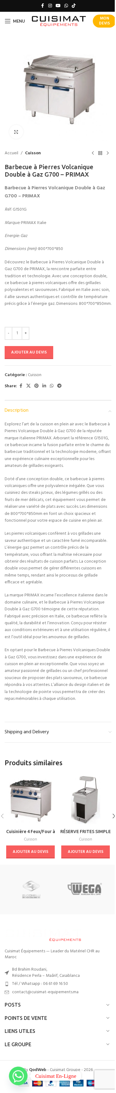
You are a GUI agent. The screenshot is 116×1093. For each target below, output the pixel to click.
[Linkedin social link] (44, 386)
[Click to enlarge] (16, 132)
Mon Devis (104, 21)
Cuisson (33, 153)
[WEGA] (84, 889)
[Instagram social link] (50, 6)
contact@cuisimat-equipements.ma (45, 992)
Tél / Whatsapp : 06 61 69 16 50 (40, 983)
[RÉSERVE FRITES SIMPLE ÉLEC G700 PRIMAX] (86, 800)
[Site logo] (59, 21)
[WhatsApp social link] (66, 6)
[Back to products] (100, 153)
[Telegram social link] (59, 386)
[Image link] (43, 934)
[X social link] (28, 386)
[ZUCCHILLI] (31, 889)
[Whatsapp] (18, 1076)
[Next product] (107, 153)
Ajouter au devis (29, 352)
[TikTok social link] (73, 6)
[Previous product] (93, 153)
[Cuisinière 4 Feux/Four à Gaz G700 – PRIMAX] (31, 800)
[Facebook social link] (42, 6)
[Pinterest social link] (36, 386)
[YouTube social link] (58, 6)
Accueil (11, 153)
